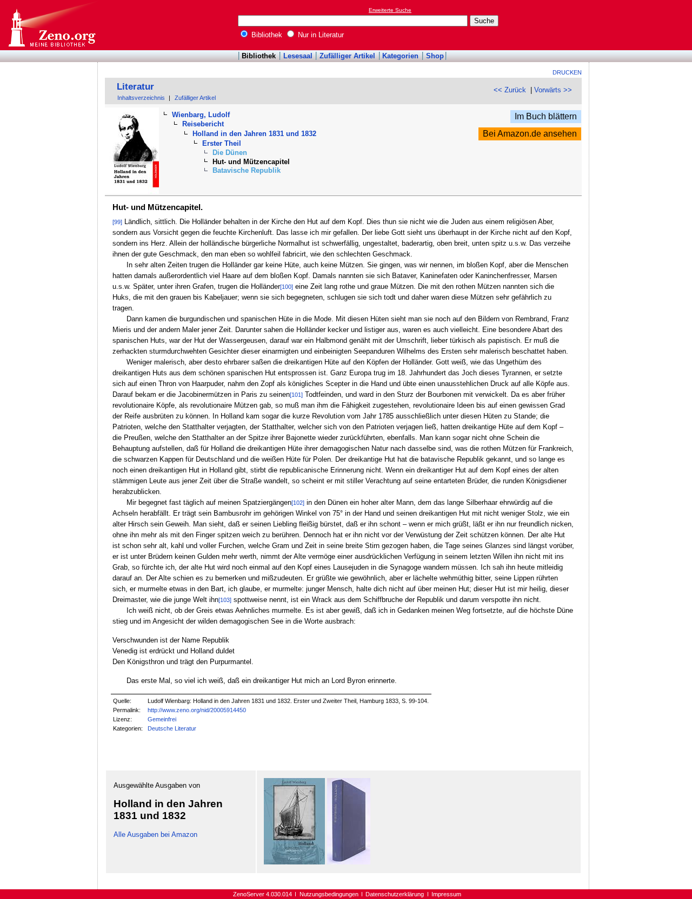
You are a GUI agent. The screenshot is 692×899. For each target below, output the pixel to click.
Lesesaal (297, 56)
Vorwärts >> (553, 90)
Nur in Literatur (320, 35)
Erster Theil (221, 143)
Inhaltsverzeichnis (141, 97)
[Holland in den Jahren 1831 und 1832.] (348, 862)
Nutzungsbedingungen (329, 894)
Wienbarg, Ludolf (201, 115)
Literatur (135, 87)
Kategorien (400, 56)
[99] (117, 222)
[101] (296, 394)
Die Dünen (229, 152)
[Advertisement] (642, 25)
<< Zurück (510, 90)
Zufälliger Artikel (347, 56)
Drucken (567, 72)
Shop (435, 56)
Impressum (446, 894)
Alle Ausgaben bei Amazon (155, 834)
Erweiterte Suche (390, 10)
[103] (224, 600)
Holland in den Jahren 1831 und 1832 (254, 134)
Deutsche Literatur (172, 728)
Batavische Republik (246, 170)
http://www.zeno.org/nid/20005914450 (197, 710)
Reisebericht (203, 124)
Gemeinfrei (162, 719)
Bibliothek (265, 35)
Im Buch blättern (546, 116)
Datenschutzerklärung (394, 894)
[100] (286, 286)
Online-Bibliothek (51, 25)
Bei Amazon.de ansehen (530, 133)
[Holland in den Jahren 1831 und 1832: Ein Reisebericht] (294, 862)
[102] (297, 502)
